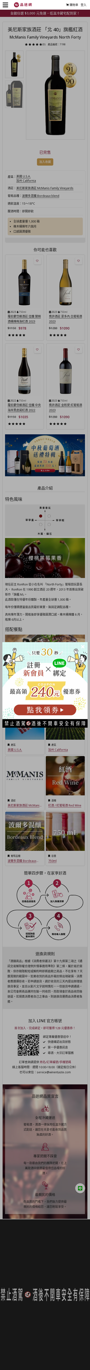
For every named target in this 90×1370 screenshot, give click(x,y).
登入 (83, 5)
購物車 (74, 5)
